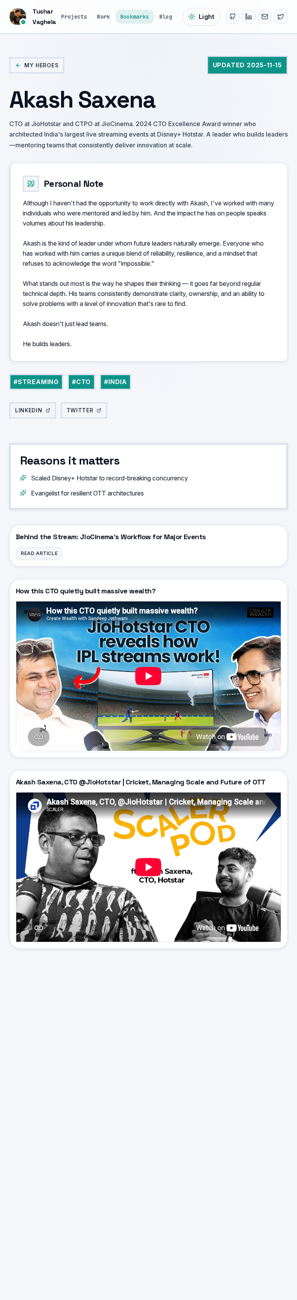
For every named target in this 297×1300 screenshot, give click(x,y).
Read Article (39, 553)
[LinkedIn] (249, 17)
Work (103, 16)
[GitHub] (233, 17)
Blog (165, 16)
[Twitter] (281, 17)
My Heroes (41, 65)
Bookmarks (134, 16)
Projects (74, 16)
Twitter (80, 410)
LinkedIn (29, 410)
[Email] (265, 17)
